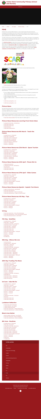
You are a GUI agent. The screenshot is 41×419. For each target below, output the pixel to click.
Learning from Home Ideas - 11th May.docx (11, 223)
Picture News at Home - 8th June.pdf (10, 327)
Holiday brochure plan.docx (8, 164)
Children (8, 26)
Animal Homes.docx (7, 242)
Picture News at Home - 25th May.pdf (10, 265)
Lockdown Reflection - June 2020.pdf (10, 306)
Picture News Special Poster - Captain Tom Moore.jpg (13, 191)
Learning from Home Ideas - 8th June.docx (11, 325)
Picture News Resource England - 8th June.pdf (12, 333)
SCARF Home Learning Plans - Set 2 (10, 102)
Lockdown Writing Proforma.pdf (9, 307)
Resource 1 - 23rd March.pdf (9, 157)
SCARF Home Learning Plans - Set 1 (10, 100)
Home (3, 26)
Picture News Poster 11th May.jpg (9, 227)
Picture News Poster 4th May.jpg (9, 203)
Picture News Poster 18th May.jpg (9, 251)
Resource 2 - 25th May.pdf (8, 271)
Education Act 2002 (12, 44)
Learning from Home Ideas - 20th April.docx (11, 165)
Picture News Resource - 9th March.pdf (10, 141)
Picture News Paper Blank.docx (9, 190)
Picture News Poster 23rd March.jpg (10, 154)
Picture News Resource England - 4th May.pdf (11, 205)
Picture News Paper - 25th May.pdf (10, 266)
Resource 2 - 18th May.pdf (8, 257)
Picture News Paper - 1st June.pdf (9, 287)
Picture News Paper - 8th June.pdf (9, 328)
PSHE (27, 26)
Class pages (14, 26)
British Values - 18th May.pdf (9, 244)
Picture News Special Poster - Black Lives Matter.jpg (12, 316)
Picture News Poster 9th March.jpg (10, 140)
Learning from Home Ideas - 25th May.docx (11, 273)
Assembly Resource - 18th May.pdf (10, 243)
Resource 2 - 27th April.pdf (8, 183)
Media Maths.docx (7, 274)
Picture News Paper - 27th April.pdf (10, 178)
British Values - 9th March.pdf (9, 136)
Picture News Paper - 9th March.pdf (10, 139)
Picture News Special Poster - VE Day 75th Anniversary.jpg (14, 213)
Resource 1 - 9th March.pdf (8, 142)
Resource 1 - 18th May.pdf (8, 256)
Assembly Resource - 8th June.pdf (10, 323)
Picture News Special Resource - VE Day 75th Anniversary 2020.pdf (15, 214)
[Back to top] (20, 391)
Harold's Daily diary (7, 85)
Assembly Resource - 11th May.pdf (10, 221)
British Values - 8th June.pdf (8, 324)
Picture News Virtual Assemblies (9, 117)
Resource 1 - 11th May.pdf (8, 232)
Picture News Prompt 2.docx (9, 125)
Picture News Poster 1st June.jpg (9, 289)
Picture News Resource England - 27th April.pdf (12, 181)
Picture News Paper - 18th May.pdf (10, 249)
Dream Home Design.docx (8, 245)
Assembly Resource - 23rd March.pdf (10, 149)
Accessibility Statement (32, 388)
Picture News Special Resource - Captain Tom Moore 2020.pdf (14, 193)
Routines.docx (6, 337)
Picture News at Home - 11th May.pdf (10, 225)
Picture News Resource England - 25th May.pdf (12, 269)
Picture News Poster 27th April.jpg (10, 179)
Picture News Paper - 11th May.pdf (10, 226)
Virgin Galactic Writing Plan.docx (9, 128)
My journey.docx (7, 166)
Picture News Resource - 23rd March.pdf (11, 156)
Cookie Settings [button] (24, 388)
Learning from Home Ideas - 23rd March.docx (12, 123)
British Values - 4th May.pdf (8, 199)
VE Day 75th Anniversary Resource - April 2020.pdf (12, 215)
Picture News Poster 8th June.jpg (9, 329)
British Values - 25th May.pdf (9, 264)
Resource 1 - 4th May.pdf (8, 206)
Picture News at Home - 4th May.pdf (10, 201)
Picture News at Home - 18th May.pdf (10, 248)
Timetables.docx (7, 338)
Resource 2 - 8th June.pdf (8, 336)
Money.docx (6, 296)
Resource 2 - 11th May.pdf (8, 234)
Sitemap (15, 388)
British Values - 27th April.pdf (9, 176)
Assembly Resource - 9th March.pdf (10, 135)
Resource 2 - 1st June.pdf (8, 292)
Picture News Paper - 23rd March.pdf (10, 153)
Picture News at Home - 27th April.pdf (10, 177)
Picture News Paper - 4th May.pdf (9, 202)
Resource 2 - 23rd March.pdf (9, 158)
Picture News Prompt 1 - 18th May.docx (10, 252)
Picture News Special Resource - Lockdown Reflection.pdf (13, 309)
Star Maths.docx (7, 236)
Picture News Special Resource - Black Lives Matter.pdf (13, 317)
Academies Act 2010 (23, 44)
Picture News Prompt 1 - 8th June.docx (10, 331)
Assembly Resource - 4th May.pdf (9, 198)
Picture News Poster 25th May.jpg (9, 268)
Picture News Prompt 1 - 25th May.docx (10, 275)
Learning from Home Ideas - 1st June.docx (11, 295)
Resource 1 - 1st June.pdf (8, 291)
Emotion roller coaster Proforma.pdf (10, 304)
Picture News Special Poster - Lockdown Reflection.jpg (13, 308)
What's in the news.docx (8, 278)
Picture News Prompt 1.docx (9, 124)
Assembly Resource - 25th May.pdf (10, 262)
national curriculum (7, 42)
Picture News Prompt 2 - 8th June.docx (10, 332)
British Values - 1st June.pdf (8, 285)
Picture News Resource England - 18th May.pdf (12, 254)
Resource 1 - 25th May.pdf (8, 270)
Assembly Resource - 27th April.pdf (10, 174)
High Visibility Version (8, 388)
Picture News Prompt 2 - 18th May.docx (10, 253)
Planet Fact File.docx (7, 126)
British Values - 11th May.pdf (9, 222)
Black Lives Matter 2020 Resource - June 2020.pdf (12, 315)
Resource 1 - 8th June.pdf (8, 335)
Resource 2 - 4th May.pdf (8, 207)
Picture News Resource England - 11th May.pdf (12, 231)
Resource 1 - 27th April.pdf (8, 182)
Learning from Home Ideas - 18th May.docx (11, 247)
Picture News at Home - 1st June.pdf (10, 286)
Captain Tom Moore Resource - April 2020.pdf (12, 189)
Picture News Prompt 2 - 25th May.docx (10, 277)
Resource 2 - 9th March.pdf (8, 144)
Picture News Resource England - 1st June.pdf (11, 290)
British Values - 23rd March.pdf (9, 151)
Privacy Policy (20, 388)
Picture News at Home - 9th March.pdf (10, 137)
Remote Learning (21, 26)
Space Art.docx (6, 235)
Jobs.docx (5, 294)
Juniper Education (25, 386)
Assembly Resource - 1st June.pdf (10, 283)
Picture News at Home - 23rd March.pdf (10, 152)
